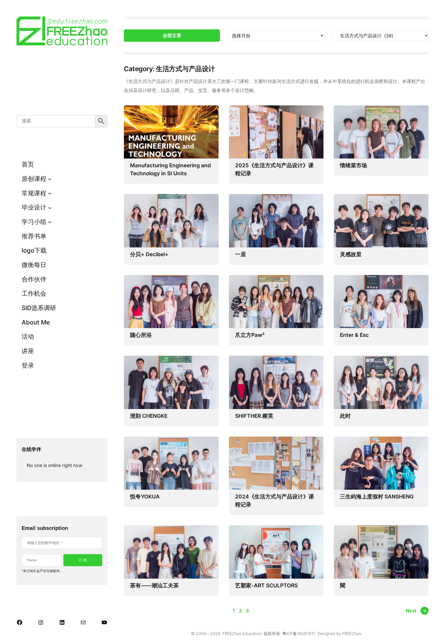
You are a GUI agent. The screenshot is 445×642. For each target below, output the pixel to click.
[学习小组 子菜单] (50, 222)
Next (416, 610)
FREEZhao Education (242, 633)
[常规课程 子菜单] (50, 193)
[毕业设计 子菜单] (50, 207)
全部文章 (172, 35)
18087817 (306, 633)
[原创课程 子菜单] (50, 179)
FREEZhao (351, 633)
